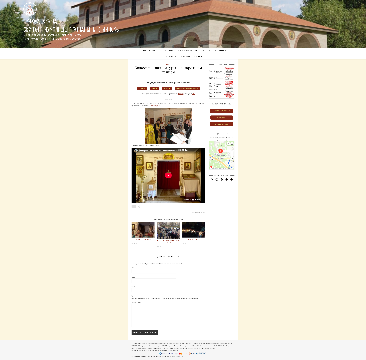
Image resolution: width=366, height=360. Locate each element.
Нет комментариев (198, 212)
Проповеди (185, 56)
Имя (133, 267)
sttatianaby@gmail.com (208, 348)
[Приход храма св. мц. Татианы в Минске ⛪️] (68, 21)
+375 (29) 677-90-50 (177, 348)
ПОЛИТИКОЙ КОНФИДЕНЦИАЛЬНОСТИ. (172, 356)
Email (134, 277)
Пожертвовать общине (188, 50)
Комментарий (136, 302)
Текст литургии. (155, 105)
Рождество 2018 (143, 239)
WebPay (175, 350)
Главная (142, 50)
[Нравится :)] (134, 206)
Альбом (222, 50)
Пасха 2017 (193, 239)
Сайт (133, 286)
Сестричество (171, 56)
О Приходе (153, 50)
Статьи (212, 50)
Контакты (198, 56)
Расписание (169, 50)
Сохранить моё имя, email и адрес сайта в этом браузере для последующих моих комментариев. (165, 298)
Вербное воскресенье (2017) (168, 242)
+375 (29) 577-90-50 (191, 348)
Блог (204, 50)
